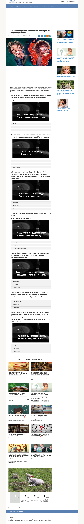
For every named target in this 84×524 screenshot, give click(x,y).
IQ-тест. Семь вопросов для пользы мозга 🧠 (39, 416)
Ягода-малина (16, 281)
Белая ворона (16, 307)
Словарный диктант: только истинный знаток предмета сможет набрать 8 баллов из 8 (40, 373)
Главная (11, 6)
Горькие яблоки (16, 161)
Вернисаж (15, 202)
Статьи (52, 6)
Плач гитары (16, 348)
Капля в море (16, 284)
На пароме (15, 245)
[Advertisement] (42, 17)
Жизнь (30, 6)
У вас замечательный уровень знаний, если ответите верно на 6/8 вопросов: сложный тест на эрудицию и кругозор (18, 456)
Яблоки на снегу (16, 164)
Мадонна (15, 126)
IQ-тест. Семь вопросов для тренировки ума (16, 435)
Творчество (18, 6)
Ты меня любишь (17, 130)
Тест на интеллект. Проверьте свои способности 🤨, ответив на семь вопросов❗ (40, 436)
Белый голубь (16, 304)
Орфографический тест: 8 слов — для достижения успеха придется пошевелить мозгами (18, 373)
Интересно (36, 6)
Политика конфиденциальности (68, 1)
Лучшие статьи (45, 6)
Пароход (15, 242)
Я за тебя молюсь (17, 205)
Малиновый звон (17, 167)
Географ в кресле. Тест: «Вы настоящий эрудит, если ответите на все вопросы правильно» (41, 455)
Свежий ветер (16, 287)
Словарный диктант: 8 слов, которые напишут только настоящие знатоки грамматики (17, 395)
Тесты (25, 6)
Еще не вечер (16, 208)
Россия (14, 345)
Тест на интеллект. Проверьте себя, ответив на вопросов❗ (17, 416)
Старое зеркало (16, 351)
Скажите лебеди (17, 301)
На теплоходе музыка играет (19, 248)
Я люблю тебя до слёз (18, 123)
